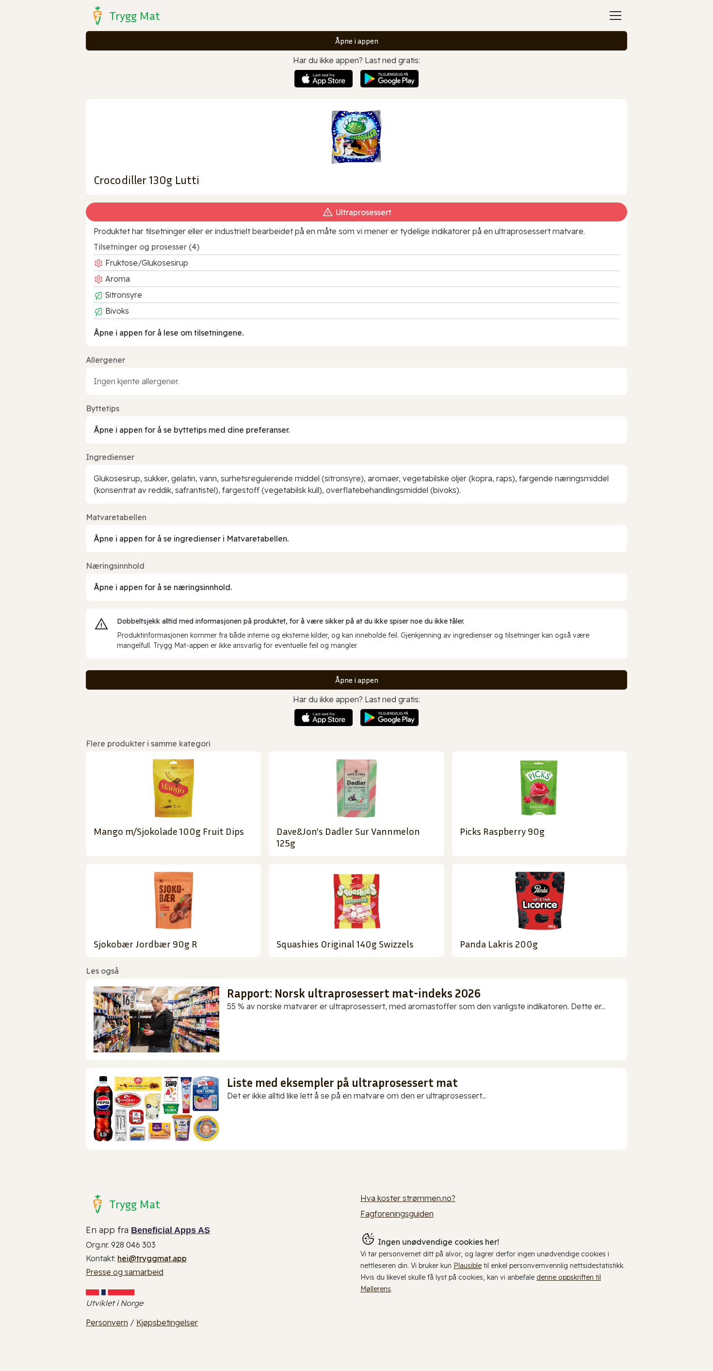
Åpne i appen (356, 41)
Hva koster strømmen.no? (407, 1198)
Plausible (468, 1265)
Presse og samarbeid (124, 1272)
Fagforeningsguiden (397, 1214)
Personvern (107, 1322)
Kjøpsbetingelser (167, 1322)
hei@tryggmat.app (152, 1258)
